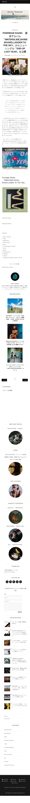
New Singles (7, 733)
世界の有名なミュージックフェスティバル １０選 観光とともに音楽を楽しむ (19, 688)
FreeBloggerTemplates (19, 793)
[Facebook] (7, 581)
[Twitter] (10, 581)
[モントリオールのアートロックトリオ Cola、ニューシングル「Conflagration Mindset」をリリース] (15, 355)
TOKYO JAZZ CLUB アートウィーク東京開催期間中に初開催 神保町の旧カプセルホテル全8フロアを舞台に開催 (16, 457)
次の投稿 (4, 380)
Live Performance (9, 747)
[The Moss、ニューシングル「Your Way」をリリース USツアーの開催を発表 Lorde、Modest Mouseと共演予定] (15, 306)
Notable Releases (9, 740)
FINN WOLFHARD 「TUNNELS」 (16, 428)
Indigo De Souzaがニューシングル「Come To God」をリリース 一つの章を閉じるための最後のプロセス (15, 343)
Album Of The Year (9, 765)
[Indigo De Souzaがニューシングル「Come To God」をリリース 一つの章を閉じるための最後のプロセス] (15, 331)
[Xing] (20, 581)
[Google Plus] (13, 581)
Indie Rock (15, 30)
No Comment (22, 55)
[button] (5, 2)
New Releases (10, 267)
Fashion (6, 761)
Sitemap (5, 716)
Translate (13, 572)
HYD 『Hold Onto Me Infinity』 (15, 544)
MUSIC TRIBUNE (16, 787)
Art (5, 758)
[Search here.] (15, 7)
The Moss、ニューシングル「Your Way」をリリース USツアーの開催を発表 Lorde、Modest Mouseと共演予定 (15, 318)
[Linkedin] (17, 581)
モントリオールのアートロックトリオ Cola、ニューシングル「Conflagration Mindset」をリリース (15, 367)
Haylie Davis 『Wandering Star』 (16, 507)
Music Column (8, 754)
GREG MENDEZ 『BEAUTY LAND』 (15, 526)
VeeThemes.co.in (9, 793)
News (5, 736)
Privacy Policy (7, 718)
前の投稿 (25, 380)
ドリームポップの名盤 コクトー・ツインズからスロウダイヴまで (19, 706)
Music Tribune (7, 55)
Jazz (5, 751)
